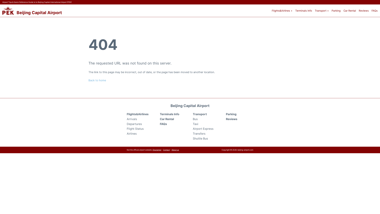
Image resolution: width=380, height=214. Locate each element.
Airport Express (203, 128)
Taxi (195, 124)
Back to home (97, 80)
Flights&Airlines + (282, 10)
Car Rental (349, 10)
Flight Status (135, 128)
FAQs (375, 10)
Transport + (322, 10)
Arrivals (132, 119)
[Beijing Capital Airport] (8, 11)
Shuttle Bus (200, 138)
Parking (336, 10)
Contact (166, 150)
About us (175, 150)
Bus (195, 119)
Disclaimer (157, 150)
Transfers (199, 133)
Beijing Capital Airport (39, 13)
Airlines (132, 133)
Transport (200, 114)
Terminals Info (303, 10)
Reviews (364, 10)
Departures (134, 124)
